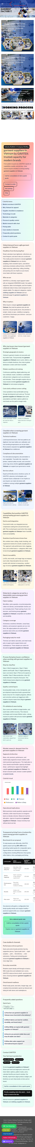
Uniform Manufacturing (9, 1122)
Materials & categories (10, 217)
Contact (20, 1124)
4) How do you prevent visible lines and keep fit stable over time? (17, 1035)
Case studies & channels (11, 230)
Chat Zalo (6, 1130)
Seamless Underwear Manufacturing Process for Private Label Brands (17, 38)
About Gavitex (23, 1130)
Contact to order (10, 184)
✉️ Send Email (7, 1141)
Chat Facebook (7, 1134)
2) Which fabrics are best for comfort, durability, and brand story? (16, 1021)
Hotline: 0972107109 (9, 1137)
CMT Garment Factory (25, 1128)
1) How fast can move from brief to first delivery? (17, 1014)
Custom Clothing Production (15, 1120)
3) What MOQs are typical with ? (16, 1028)
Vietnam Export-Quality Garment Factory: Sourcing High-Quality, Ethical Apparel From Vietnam (17, 110)
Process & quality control (11, 220)
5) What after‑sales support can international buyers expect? (14, 1042)
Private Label (27, 1120)
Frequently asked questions (12, 233)
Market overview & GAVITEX (12, 204)
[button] (2, 4)
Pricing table (7, 226)
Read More (17, 48)
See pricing (8, 188)
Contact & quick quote (10, 236)
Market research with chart (11, 223)
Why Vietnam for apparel (11, 207)
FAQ (6, 193)
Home (5, 1120)
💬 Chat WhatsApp (9, 1126)
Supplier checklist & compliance (13, 210)
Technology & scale (9, 214)
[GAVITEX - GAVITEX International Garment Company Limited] (17, 4)
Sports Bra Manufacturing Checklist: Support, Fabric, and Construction (17, 93)
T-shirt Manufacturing (22, 1122)
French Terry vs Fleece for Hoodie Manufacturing (17, 73)
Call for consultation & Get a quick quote (16, 177)
